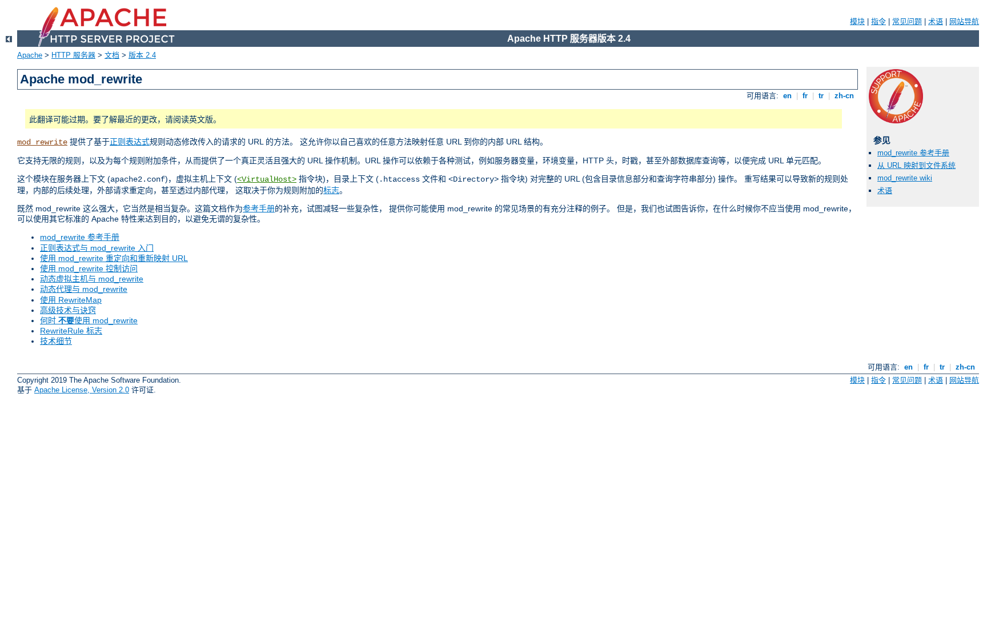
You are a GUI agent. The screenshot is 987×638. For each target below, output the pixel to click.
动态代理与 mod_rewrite (83, 289)
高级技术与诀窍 (68, 310)
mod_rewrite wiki (904, 178)
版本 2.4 (142, 55)
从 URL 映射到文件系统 (916, 165)
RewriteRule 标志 (71, 330)
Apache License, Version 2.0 (81, 390)
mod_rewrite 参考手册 (79, 237)
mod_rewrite (42, 142)
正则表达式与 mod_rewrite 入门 (97, 247)
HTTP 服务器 (73, 55)
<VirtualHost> (266, 179)
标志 (331, 190)
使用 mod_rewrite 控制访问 (89, 268)
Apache (29, 55)
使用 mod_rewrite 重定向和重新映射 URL (114, 258)
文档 (112, 55)
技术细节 (56, 341)
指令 (878, 21)
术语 (935, 21)
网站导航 (964, 21)
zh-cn (844, 95)
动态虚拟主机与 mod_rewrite (91, 278)
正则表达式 (130, 141)
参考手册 (259, 208)
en (787, 95)
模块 (857, 21)
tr (821, 95)
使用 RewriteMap (71, 299)
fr (805, 95)
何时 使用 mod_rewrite (89, 320)
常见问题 (907, 21)
